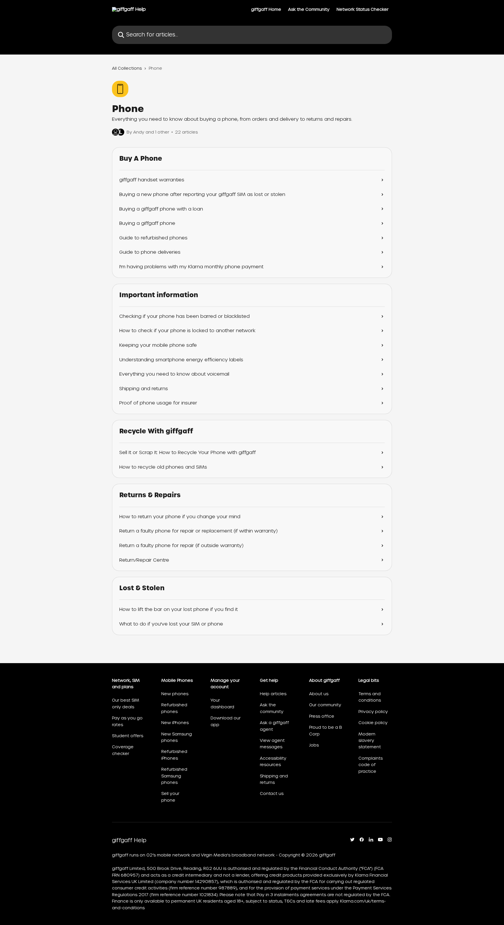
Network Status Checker (362, 9)
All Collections (127, 68)
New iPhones (175, 722)
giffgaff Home (266, 9)
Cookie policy (373, 722)
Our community (325, 704)
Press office (321, 716)
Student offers (127, 735)
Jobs (314, 745)
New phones (174, 693)
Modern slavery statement (369, 740)
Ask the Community (309, 9)
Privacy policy (373, 711)
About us (318, 693)
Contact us (272, 793)
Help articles (273, 693)
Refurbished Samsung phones (174, 776)
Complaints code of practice (370, 765)
